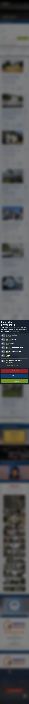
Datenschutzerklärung (14, 331)
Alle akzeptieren (14, 381)
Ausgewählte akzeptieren (14, 376)
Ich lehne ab (14, 371)
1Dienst (8, 336)
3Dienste (9, 348)
